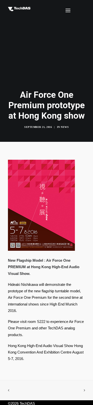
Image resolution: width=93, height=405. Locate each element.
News (65, 127)
